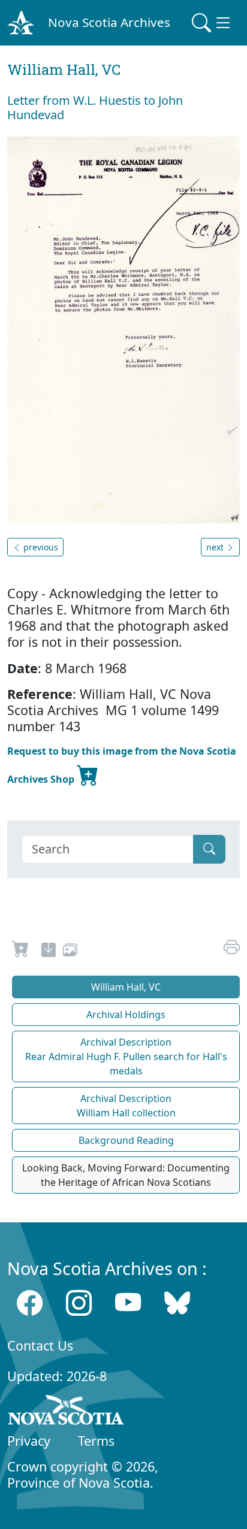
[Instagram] (78, 1302)
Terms (96, 1440)
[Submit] (209, 849)
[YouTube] (128, 1302)
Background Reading (126, 1140)
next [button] (216, 547)
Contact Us (40, 1345)
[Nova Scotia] (66, 1412)
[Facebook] (29, 1302)
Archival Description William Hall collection (126, 1105)
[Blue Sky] (177, 1302)
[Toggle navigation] (212, 23)
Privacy (28, 1440)
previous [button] (39, 547)
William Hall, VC (126, 987)
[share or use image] (70, 951)
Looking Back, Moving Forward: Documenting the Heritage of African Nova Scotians (126, 1175)
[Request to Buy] (20, 951)
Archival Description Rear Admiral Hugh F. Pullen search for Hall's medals (126, 1056)
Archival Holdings (125, 1014)
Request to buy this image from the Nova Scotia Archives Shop (121, 765)
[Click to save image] (123, 328)
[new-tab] (48, 951)
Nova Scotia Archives (109, 22)
